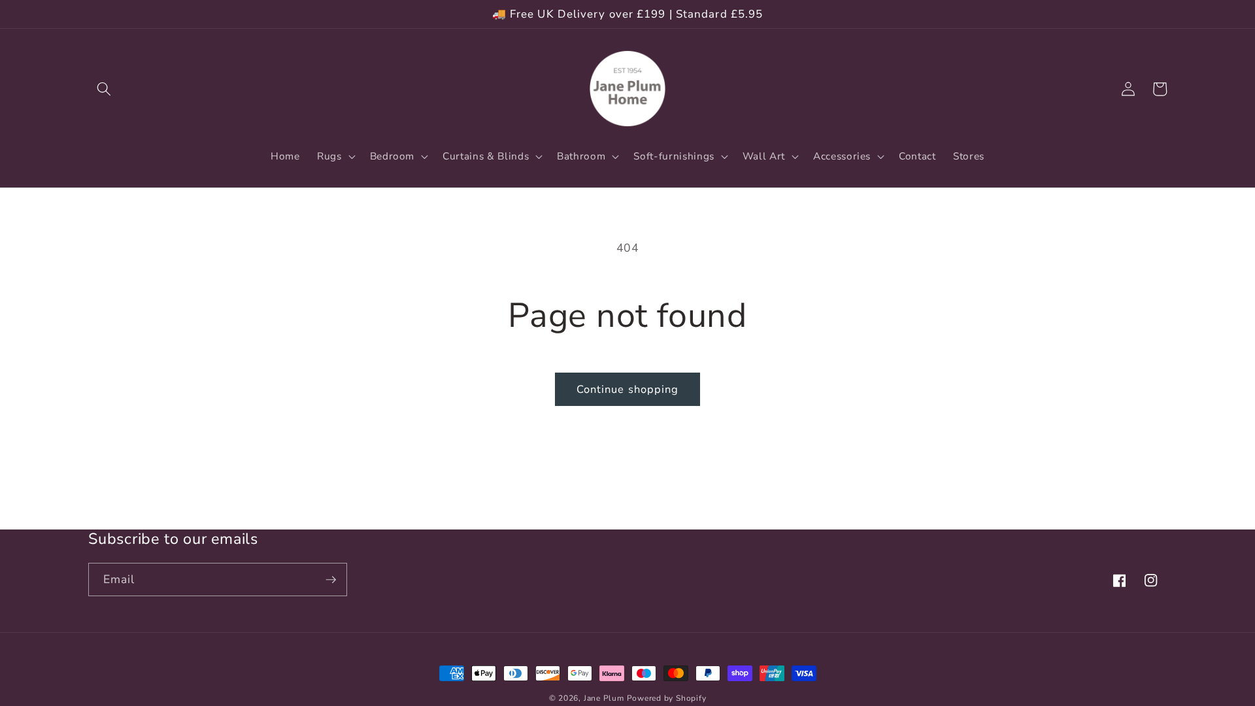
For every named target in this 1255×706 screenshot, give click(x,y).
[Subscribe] (330, 580)
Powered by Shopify (667, 698)
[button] (104, 89)
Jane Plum (604, 698)
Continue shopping (628, 389)
